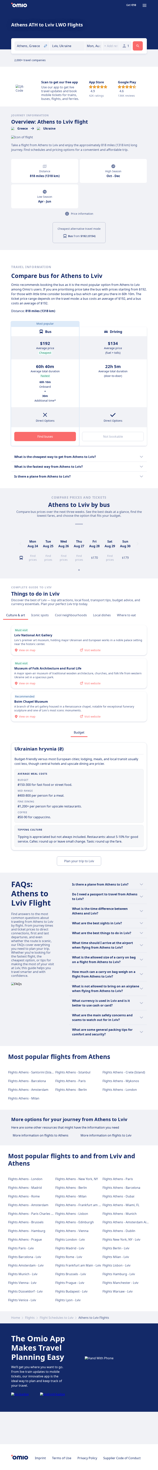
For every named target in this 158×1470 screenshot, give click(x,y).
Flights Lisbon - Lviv (116, 1265)
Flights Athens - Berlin (71, 1090)
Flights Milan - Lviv (116, 1257)
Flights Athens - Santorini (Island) (32, 1072)
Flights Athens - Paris (70, 1081)
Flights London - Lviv (70, 1239)
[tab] (15, 615)
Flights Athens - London (120, 1090)
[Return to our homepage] (19, 5)
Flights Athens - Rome (24, 1196)
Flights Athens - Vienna (71, 1231)
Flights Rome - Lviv (68, 1257)
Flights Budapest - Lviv (71, 1291)
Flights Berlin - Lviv (116, 1248)
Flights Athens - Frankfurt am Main (80, 1205)
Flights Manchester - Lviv (120, 1283)
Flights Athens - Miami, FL (121, 1205)
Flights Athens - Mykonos (121, 1081)
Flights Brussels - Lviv (70, 1274)
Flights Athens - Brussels (26, 1222)
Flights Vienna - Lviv (22, 1283)
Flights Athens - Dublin (119, 1231)
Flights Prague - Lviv (69, 1283)
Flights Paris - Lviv (21, 1248)
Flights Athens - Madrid (25, 1187)
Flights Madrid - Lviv (69, 1248)
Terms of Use (61, 1458)
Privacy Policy (87, 1458)
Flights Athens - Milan (23, 1098)
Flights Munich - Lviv (22, 1274)
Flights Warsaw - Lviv (118, 1291)
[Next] (137, 544)
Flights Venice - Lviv (22, 1300)
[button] (93, 46)
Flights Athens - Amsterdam (28, 1090)
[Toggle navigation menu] (144, 5)
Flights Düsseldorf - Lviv (25, 1291)
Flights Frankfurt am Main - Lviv (78, 1265)
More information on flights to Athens (40, 1135)
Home (15, 1317)
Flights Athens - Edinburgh (74, 1222)
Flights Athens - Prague (25, 1239)
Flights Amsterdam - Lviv (26, 1265)
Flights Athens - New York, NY (76, 1179)
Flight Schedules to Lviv (56, 1317)
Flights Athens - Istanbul (72, 1072)
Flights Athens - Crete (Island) (124, 1072)
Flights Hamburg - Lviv (119, 1274)
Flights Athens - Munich (120, 1214)
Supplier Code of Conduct (122, 1458)
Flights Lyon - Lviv (68, 1300)
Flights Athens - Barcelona (27, 1081)
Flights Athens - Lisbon (71, 1214)
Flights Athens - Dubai (118, 1196)
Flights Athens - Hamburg (26, 1231)
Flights (30, 1317)
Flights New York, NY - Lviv (121, 1239)
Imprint (40, 1458)
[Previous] (20, 544)
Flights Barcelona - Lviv (24, 1257)
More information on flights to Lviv (106, 1135)
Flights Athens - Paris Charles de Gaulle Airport (42, 1214)
